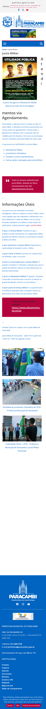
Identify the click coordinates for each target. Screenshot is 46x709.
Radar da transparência (12, 688)
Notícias (5, 677)
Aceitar (10, 705)
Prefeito (5, 665)
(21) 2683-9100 (16, 644)
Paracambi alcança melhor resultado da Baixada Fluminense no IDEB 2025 (25, 7)
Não (17, 705)
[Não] (43, 701)
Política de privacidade (31, 705)
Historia (5, 671)
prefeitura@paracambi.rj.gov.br (21, 647)
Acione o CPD (7, 680)
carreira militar (35, 225)
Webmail (5, 683)
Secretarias (7, 674)
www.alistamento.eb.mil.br (22, 189)
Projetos (5, 668)
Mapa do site (7, 685)
